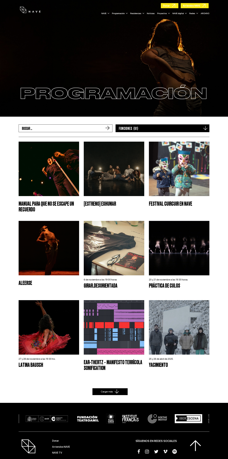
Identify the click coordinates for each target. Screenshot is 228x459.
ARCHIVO (205, 13)
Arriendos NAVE (61, 446)
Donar (55, 440)
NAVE (103, 13)
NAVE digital (178, 13)
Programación (118, 13)
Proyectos (162, 13)
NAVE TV (57, 452)
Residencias (135, 13)
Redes (192, 13)
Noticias (151, 13)
